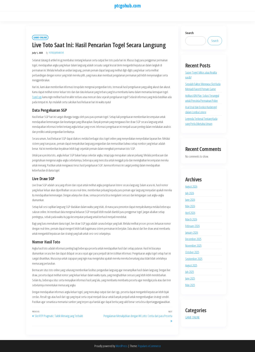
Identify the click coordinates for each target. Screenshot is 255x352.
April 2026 (190, 213)
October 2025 (192, 252)
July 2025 (189, 272)
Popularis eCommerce (149, 346)
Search (189, 33)
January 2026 (191, 232)
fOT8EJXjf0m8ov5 (56, 52)
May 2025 (190, 285)
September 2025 (193, 259)
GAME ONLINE (40, 37)
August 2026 (191, 186)
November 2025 (193, 245)
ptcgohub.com (127, 5)
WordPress (122, 346)
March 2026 (191, 219)
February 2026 (192, 226)
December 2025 (193, 239)
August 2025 (191, 265)
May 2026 (190, 206)
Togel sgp (37, 97)
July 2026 (189, 193)
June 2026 (190, 200)
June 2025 (190, 278)
